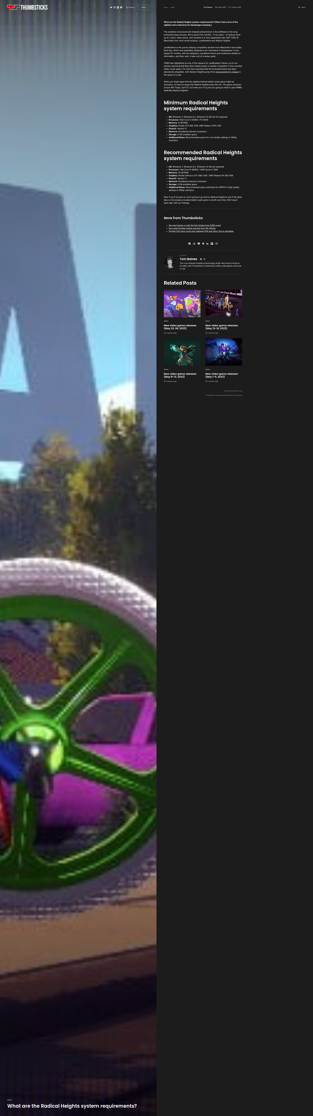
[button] (130, 7)
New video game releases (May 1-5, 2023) (221, 375)
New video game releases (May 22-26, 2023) (180, 327)
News (9, 1100)
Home (166, 7)
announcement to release (227, 72)
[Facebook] (121, 7)
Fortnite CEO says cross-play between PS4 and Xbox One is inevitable (201, 231)
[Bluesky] (111, 7)
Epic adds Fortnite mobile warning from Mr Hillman (192, 228)
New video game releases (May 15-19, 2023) (221, 327)
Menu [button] (144, 7)
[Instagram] (114, 7)
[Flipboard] (118, 7)
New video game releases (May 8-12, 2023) (180, 375)
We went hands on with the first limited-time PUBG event (195, 225)
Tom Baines (188, 259)
